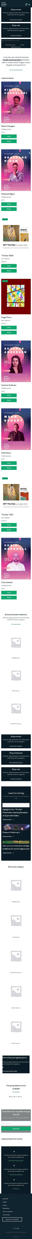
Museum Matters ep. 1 (11, 832)
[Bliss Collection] (16, 662)
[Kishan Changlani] (16, 102)
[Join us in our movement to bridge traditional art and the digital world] (16, 841)
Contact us (16, 1188)
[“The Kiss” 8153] (16, 235)
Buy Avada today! (16, 624)
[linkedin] (18, 1228)
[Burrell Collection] (16, 1013)
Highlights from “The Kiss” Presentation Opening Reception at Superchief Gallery (15, 812)
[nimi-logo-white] (4, 3)
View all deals (16, 1092)
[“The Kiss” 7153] (16, 494)
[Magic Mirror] (16, 296)
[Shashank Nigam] (16, 170)
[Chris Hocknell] (16, 558)
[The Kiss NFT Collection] (16, 695)
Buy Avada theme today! (16, 69)
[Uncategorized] (16, 906)
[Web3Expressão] (16, 630)
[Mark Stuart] (16, 429)
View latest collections (16, 1174)
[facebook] (13, 1228)
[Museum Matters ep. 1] (16, 825)
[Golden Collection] (16, 977)
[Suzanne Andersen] (16, 361)
